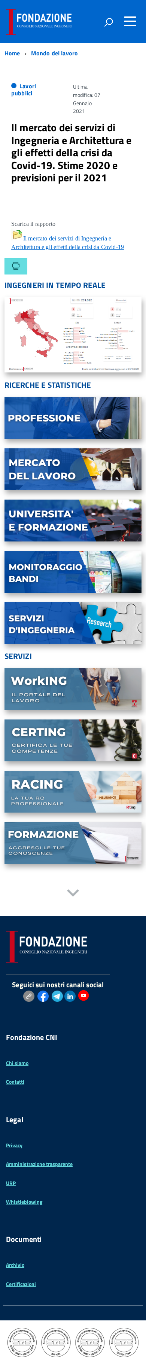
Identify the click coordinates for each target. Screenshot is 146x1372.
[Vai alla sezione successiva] (73, 894)
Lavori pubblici (23, 89)
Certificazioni (21, 1284)
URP (11, 1183)
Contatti (15, 1082)
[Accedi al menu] (130, 21)
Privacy (14, 1145)
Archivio (15, 1265)
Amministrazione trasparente (39, 1164)
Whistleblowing (24, 1202)
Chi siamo (17, 1063)
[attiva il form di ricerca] (108, 22)
